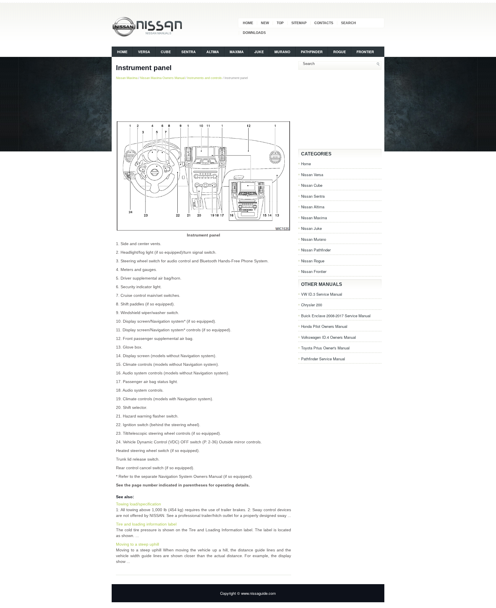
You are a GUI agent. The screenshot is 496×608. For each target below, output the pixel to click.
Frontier (365, 51)
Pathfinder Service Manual (323, 358)
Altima (212, 51)
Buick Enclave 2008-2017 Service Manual (336, 315)
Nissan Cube (311, 185)
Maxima (237, 51)
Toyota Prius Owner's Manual (325, 348)
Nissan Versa (312, 174)
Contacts (323, 23)
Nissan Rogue (312, 260)
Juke (259, 51)
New (265, 23)
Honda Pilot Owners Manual (324, 326)
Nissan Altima (312, 206)
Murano (282, 51)
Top (280, 23)
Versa (144, 51)
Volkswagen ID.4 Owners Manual (328, 337)
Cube (166, 51)
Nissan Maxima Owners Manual (162, 78)
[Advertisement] (203, 100)
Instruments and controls (204, 78)
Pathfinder (312, 51)
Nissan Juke (311, 228)
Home (248, 23)
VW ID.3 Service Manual (321, 294)
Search (348, 23)
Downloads (254, 33)
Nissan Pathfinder (316, 250)
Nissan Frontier (313, 271)
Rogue (339, 51)
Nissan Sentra (313, 196)
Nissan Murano (313, 239)
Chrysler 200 (311, 304)
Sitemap (299, 23)
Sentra (188, 51)
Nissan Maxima (126, 78)
